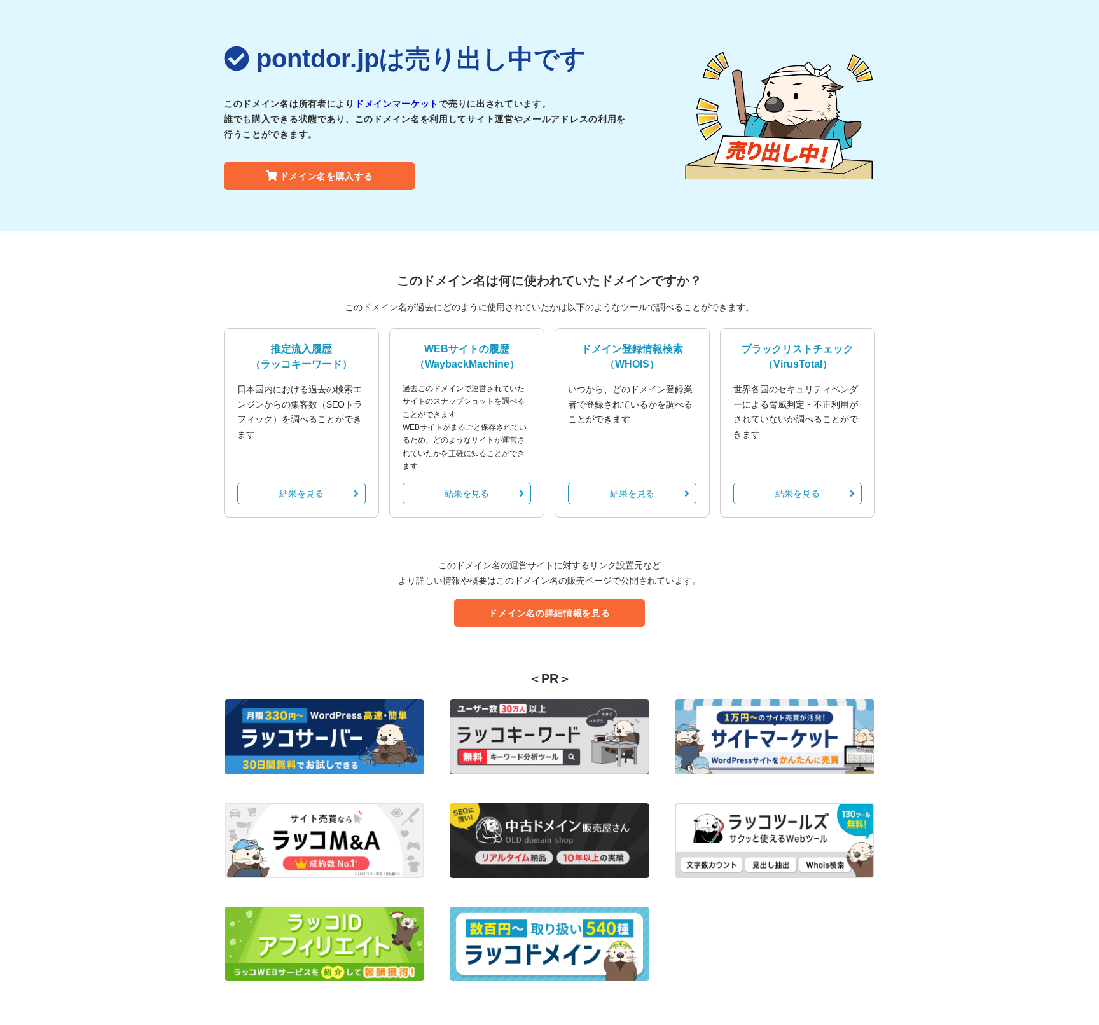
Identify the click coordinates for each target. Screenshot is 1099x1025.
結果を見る (301, 493)
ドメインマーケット (397, 104)
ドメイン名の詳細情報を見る (549, 613)
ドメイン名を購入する (326, 176)
